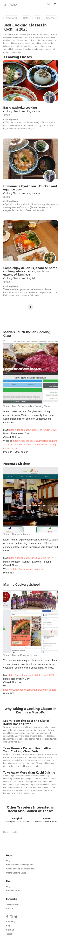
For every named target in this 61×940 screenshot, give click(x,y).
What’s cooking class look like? (20, 869)
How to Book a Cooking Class (20, 865)
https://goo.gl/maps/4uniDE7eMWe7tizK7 (31, 557)
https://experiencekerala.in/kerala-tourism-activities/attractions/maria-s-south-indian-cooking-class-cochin (30, 444)
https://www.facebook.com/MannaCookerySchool (29, 689)
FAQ (8, 860)
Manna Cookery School (24, 655)
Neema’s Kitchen (21, 534)
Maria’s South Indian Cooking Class (31, 406)
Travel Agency (13, 904)
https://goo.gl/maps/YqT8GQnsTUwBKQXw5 (33, 429)
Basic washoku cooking (20, 107)
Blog (8, 925)
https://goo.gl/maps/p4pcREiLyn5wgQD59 (31, 675)
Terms (9, 934)
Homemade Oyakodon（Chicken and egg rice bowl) (30, 187)
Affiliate (9, 908)
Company (10, 921)
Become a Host (13, 891)
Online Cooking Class (16, 873)
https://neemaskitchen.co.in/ (28, 569)
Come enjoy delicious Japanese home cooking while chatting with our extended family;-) (30, 271)
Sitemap (10, 930)
